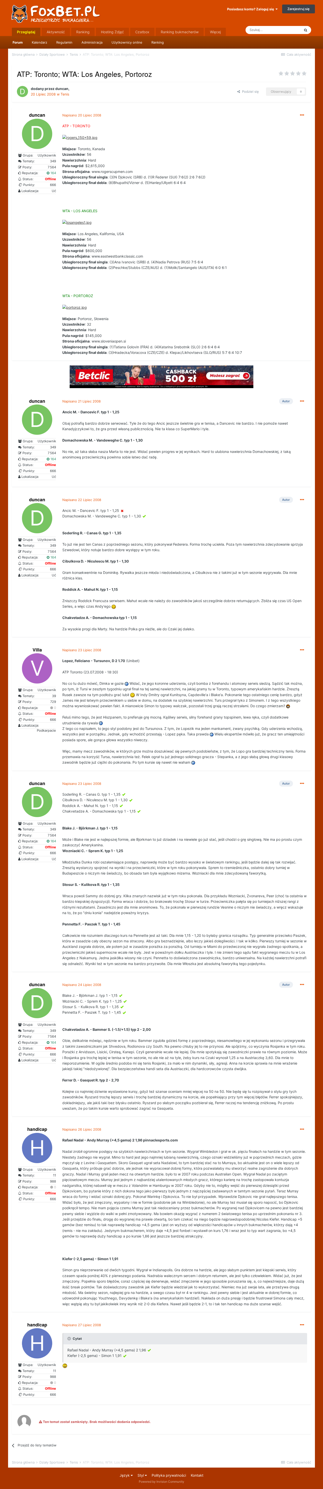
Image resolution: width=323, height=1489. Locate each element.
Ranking (157, 42)
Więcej (215, 32)
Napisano (81, 115)
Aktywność (56, 32)
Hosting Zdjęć (112, 32)
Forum (18, 42)
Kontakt (197, 1475)
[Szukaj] (305, 30)
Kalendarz (39, 42)
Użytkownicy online (127, 42)
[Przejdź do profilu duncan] (22, 91)
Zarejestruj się (298, 9)
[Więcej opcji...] (302, 115)
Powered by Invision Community (161, 1481)
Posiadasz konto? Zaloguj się (251, 9)
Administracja (92, 42)
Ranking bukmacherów (180, 32)
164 (52, 173)
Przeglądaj (26, 32)
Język (125, 1475)
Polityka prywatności (169, 1475)
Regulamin (64, 42)
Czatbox (142, 32)
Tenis (65, 94)
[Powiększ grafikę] (79, 137)
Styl (141, 1475)
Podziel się (249, 91)
